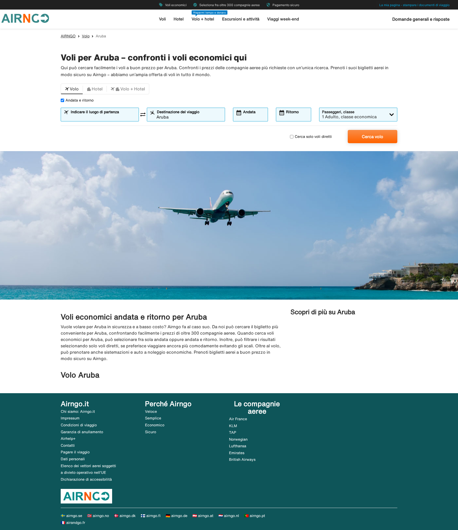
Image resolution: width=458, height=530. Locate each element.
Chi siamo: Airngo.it (78, 411)
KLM (233, 426)
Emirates (236, 453)
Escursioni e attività (240, 19)
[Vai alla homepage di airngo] (25, 18)
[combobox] (103, 117)
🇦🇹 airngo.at (202, 516)
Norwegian (238, 439)
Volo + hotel (203, 19)
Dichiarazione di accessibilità (86, 479)
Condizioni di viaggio (79, 425)
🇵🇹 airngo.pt (254, 516)
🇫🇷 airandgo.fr (73, 522)
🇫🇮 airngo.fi (151, 516)
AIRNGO (68, 36)
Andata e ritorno (79, 100)
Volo (86, 36)
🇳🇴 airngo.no (98, 516)
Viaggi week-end (283, 19)
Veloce (151, 411)
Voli (162, 19)
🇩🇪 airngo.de (176, 516)
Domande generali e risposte (421, 19)
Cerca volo (372, 136)
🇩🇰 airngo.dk (125, 516)
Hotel (179, 19)
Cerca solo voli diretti (313, 136)
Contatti (68, 445)
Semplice (153, 418)
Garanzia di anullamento (82, 432)
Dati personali (73, 459)
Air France (238, 419)
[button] (72, 89)
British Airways (242, 459)
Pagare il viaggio (75, 452)
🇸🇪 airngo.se (71, 516)
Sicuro (150, 432)
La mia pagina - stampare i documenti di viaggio (414, 5)
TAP (232, 432)
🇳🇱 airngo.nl (228, 516)
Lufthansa (237, 446)
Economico (154, 425)
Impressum (70, 418)
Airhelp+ (68, 438)
